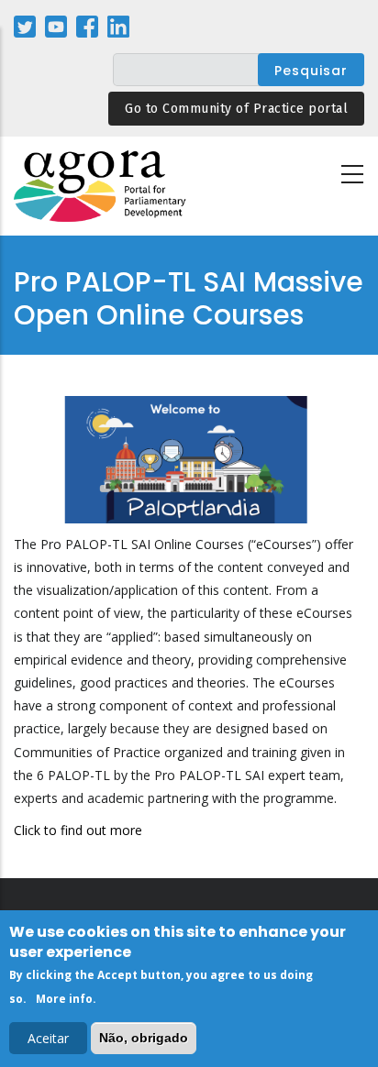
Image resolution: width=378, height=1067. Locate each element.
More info (64, 998)
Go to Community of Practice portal (236, 108)
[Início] (101, 186)
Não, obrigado (143, 1037)
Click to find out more (78, 830)
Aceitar (48, 1038)
